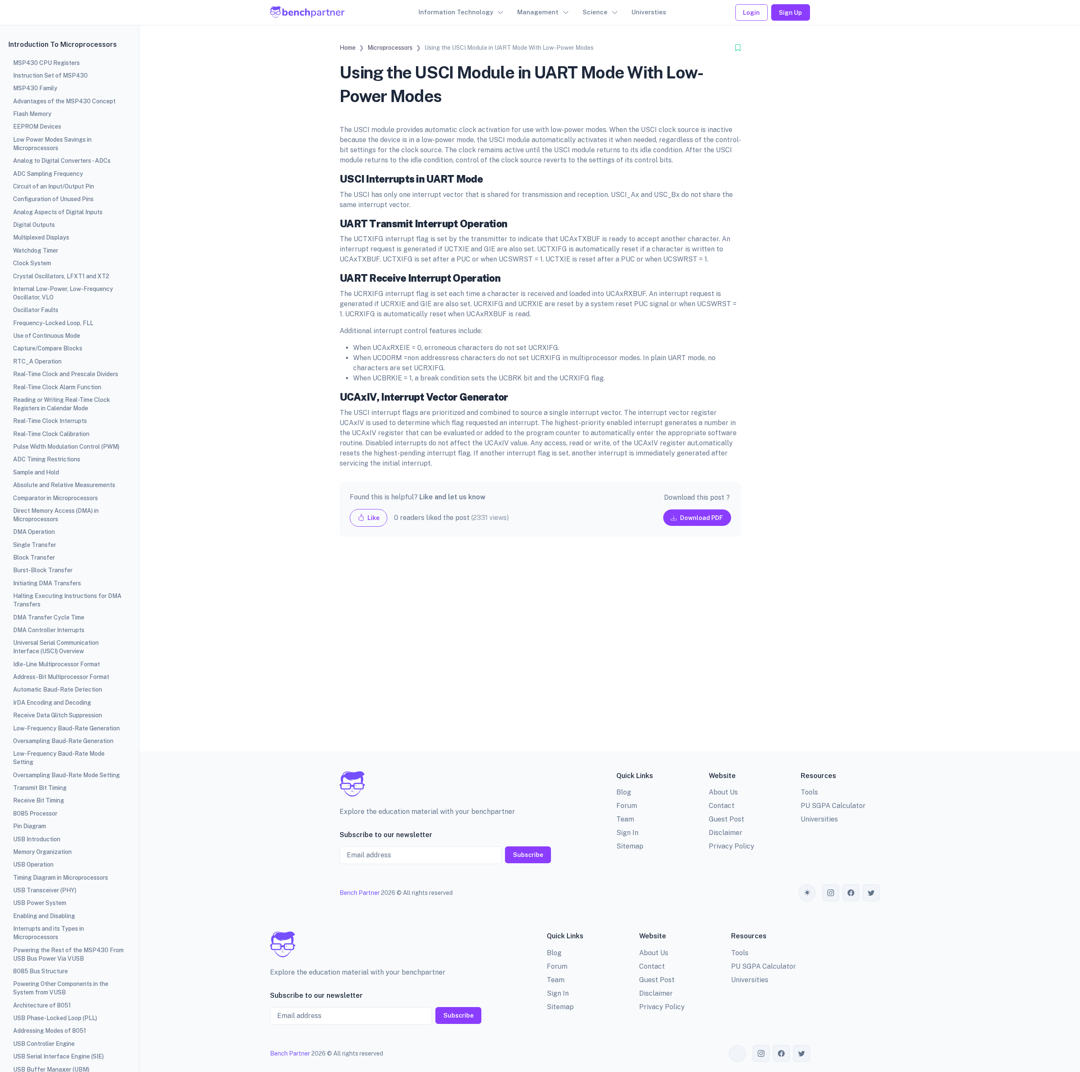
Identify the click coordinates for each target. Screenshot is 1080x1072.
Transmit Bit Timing (40, 787)
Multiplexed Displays (41, 237)
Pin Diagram (29, 826)
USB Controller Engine (44, 1043)
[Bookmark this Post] (737, 48)
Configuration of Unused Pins (53, 199)
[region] (69, 536)
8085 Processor (35, 813)
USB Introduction (36, 839)
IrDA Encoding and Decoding (52, 702)
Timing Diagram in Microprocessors (60, 877)
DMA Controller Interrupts (48, 630)
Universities (819, 819)
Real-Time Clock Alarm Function (57, 387)
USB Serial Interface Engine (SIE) (58, 1056)
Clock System (32, 263)
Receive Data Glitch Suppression (57, 715)
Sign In (627, 833)
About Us (723, 792)
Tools (809, 792)
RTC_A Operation (37, 361)
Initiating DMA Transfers (47, 583)
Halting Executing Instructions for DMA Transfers (67, 600)
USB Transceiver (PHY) (44, 890)
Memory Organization (42, 851)
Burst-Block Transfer (43, 570)
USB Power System (39, 903)
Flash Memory (32, 113)
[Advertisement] (540, 650)
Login (751, 12)
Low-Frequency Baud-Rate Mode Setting (59, 757)
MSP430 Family (35, 88)
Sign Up (790, 12)
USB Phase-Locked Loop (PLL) (55, 1018)
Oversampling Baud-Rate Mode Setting (66, 775)
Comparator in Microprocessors (55, 498)
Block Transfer (34, 557)
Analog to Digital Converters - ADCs (62, 160)
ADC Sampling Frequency (48, 173)
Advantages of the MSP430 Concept (64, 101)
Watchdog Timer (35, 250)
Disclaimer (725, 833)
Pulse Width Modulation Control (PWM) (66, 446)
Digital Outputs (34, 224)
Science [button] (595, 12)
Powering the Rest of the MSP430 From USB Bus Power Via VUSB (68, 954)
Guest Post (726, 819)
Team (625, 819)
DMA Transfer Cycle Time (48, 617)
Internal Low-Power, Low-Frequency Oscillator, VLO (63, 293)
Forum (626, 806)
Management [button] (538, 12)
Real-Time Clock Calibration (51, 434)
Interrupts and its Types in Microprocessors (48, 932)
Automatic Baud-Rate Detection (57, 689)
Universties (649, 12)
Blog (623, 792)
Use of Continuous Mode (46, 335)
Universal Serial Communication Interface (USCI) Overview (56, 647)
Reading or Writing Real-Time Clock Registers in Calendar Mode (61, 404)
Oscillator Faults (35, 310)
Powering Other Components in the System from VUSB (60, 988)
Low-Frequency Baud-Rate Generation (66, 728)
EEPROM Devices (37, 126)
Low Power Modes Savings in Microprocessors (52, 143)
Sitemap (629, 846)
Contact (721, 806)
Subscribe (528, 854)
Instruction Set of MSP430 (50, 75)
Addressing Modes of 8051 (49, 1030)
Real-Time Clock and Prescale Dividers (65, 374)
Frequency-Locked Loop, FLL (53, 323)
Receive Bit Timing (38, 800)
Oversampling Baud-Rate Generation (63, 741)
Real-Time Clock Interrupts (50, 420)
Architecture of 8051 (42, 1005)
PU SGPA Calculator (833, 806)
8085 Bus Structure (40, 971)
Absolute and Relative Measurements (64, 485)
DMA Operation (34, 531)
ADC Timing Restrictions (46, 459)
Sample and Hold (36, 472)
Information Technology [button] (455, 12)
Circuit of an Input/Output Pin (53, 186)
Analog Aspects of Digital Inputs (58, 212)
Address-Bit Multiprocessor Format (61, 676)
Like (373, 517)
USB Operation (33, 864)
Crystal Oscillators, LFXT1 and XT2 (61, 276)
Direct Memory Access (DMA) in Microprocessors (56, 515)
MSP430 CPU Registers (46, 62)
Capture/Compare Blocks (47, 348)
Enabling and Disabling (44, 916)
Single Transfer (34, 544)
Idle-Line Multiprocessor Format (56, 664)
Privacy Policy (731, 846)
